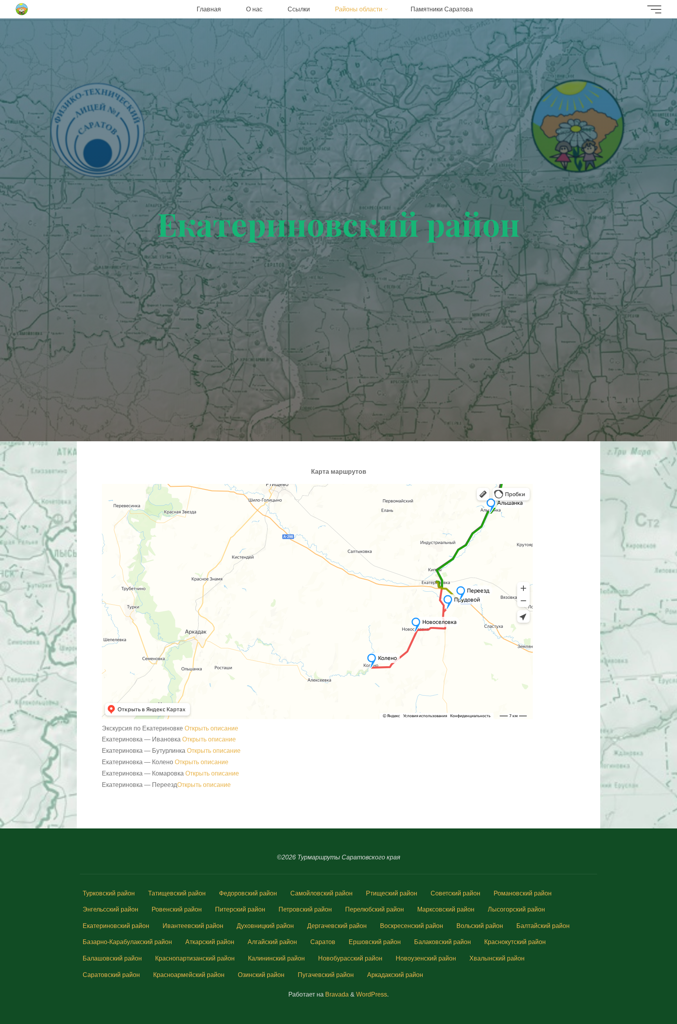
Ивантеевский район (193, 926)
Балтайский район (543, 926)
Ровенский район (177, 909)
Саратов (322, 942)
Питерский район (240, 909)
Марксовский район (445, 909)
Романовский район (523, 893)
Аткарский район (209, 942)
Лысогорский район (516, 909)
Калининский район (276, 958)
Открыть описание (211, 728)
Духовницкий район (265, 926)
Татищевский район (177, 893)
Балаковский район (442, 942)
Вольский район (479, 926)
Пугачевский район (326, 974)
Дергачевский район (337, 926)
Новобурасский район (350, 958)
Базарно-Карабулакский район (127, 942)
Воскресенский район (411, 926)
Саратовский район (111, 974)
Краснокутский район (515, 942)
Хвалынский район (497, 958)
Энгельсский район (110, 909)
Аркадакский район (395, 974)
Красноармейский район (188, 974)
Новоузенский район (426, 958)
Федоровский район (248, 893)
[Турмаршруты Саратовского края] (22, 9)
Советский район (455, 893)
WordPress (371, 994)
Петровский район (305, 909)
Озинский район (261, 974)
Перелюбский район (374, 909)
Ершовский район (375, 942)
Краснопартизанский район (195, 958)
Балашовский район (112, 958)
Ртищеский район (391, 893)
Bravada (336, 994)
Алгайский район (272, 942)
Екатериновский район (116, 926)
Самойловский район (321, 893)
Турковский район (109, 893)
